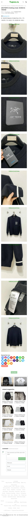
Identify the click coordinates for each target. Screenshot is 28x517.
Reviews (10, 508)
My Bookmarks (24, 505)
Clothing (22, 486)
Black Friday (16, 502)
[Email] (23, 357)
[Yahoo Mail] (14, 360)
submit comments (21, 458)
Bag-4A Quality (9, 482)
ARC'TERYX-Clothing (9, 13)
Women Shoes (14, 498)
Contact (14, 508)
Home (3, 481)
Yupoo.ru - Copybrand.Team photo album (15, 5)
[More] (11, 363)
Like (15, 504)
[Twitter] (8, 357)
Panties (3, 493)
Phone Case (4, 495)
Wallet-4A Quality (16, 482)
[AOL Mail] (17, 360)
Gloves (8, 489)
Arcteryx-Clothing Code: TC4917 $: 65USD (20, 415)
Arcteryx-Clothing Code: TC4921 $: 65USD (20, 442)
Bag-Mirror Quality (7, 486)
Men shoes (23, 491)
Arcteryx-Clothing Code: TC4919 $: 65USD (20, 429)
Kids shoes (17, 491)
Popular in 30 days (16, 505)
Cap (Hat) (17, 486)
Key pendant (5, 491)
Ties (19, 495)
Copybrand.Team (17, 11)
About (18, 508)
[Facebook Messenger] (2, 363)
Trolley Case (23, 495)
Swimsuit (16, 495)
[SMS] (20, 360)
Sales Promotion (23, 502)
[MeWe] (17, 357)
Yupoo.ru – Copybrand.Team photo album (15, 510)
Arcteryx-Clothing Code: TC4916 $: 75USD (7, 415)
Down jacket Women (15, 487)
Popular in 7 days (7, 505)
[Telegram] (2, 360)
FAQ (1, 504)
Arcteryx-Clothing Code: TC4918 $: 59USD (7, 429)
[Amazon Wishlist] (8, 363)
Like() (14, 372)
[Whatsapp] (20, 357)
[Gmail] (11, 360)
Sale (16, 500)
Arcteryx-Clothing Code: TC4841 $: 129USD (7, 402)
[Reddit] (14, 357)
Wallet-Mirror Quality (12, 496)
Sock (12, 495)
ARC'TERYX (4, 366)
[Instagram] (5, 357)
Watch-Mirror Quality (21, 496)
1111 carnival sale (9, 502)
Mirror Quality (14, 484)
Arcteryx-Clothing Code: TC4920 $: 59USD (7, 442)
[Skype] (23, 360)
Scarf (9, 495)
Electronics (23, 487)
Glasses (4, 489)
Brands (2, 500)
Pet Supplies (23, 493)
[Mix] (8, 360)
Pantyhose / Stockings (10, 493)
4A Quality (16, 481)
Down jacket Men (6, 487)
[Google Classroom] (5, 363)
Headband (13, 489)
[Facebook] (2, 357)
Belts (13, 486)
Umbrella (5, 496)
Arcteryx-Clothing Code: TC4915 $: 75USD (20, 402)
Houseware (18, 489)
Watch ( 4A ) (23, 482)
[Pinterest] (11, 357)
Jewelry (23, 489)
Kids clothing (11, 491)
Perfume (18, 493)
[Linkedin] (5, 360)
